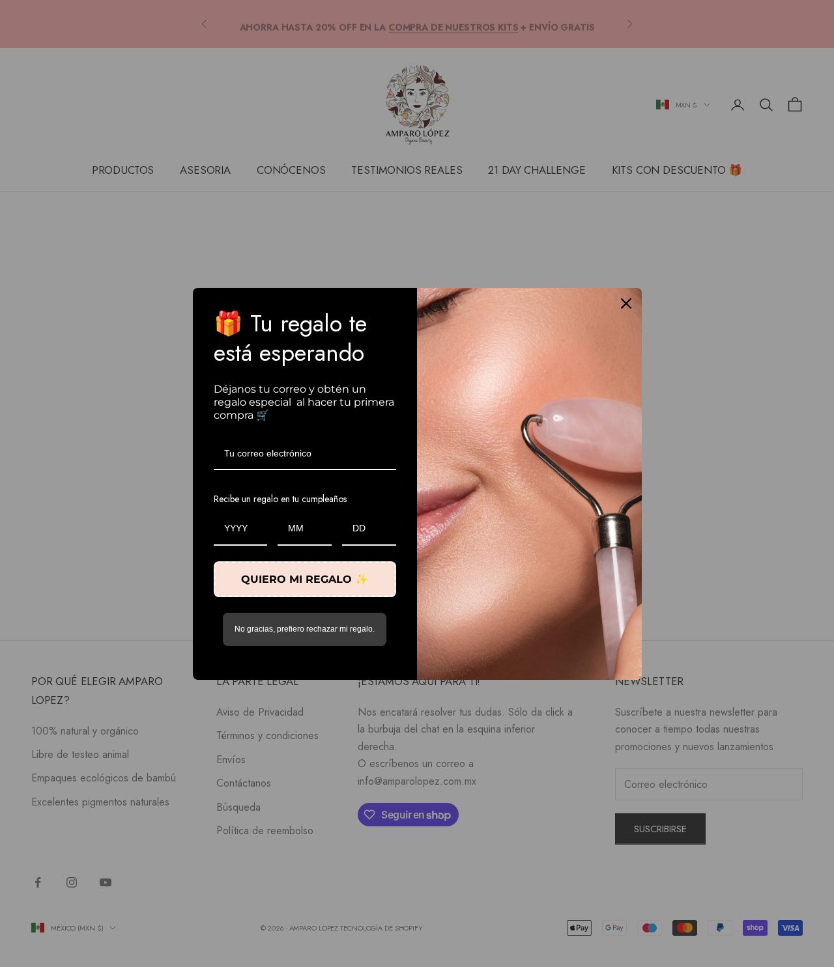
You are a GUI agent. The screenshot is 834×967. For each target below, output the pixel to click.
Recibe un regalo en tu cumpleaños (280, 498)
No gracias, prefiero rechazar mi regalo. (305, 629)
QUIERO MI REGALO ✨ (304, 579)
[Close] (626, 303)
